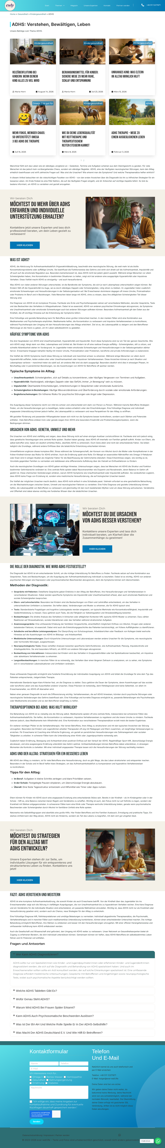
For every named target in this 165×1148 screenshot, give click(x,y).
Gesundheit (23, 14)
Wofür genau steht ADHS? (33, 999)
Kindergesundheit (38, 14)
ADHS (149, 103)
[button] (82, 954)
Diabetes (53, 1083)
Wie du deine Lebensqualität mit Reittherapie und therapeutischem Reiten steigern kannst (78, 139)
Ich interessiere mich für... (43, 1073)
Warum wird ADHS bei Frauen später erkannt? (45, 1007)
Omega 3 (37, 1077)
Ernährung (38, 1083)
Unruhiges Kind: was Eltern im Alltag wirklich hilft (127, 74)
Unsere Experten (91, 5)
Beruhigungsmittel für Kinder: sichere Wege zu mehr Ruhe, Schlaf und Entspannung (80, 76)
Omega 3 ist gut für (43, 103)
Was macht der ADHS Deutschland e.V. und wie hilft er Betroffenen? (59, 1032)
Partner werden (123, 5)
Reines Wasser (55, 1077)
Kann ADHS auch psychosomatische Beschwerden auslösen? (55, 1016)
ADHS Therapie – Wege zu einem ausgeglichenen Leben (128, 135)
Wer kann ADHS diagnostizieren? (37, 954)
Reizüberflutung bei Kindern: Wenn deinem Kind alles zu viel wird (25, 76)
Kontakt (107, 5)
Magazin (74, 5)
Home (12, 14)
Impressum (49, 1135)
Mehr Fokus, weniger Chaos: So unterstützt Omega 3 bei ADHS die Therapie (28, 137)
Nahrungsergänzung (60, 1080)
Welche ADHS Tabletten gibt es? (36, 990)
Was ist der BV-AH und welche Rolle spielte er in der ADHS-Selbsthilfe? (61, 1024)
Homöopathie (74, 1077)
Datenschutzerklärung (32, 1135)
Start (47, 5)
